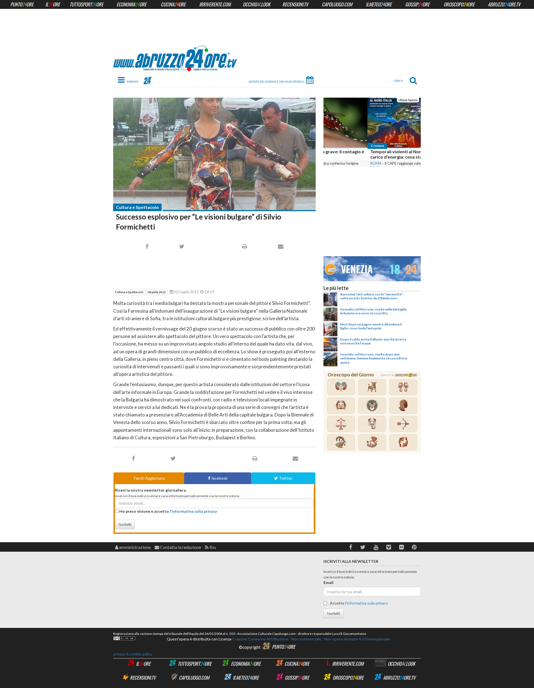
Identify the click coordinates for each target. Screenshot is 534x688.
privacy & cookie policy (132, 654)
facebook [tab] (219, 478)
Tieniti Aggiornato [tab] (149, 478)
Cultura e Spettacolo (137, 207)
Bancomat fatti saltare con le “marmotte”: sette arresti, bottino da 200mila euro (371, 296)
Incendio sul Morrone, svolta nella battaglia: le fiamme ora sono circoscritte (373, 311)
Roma (331, 163)
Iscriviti (124, 524)
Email (328, 582)
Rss (212, 547)
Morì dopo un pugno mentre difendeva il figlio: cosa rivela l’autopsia (371, 326)
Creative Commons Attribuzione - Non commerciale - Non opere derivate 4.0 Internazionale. (311, 639)
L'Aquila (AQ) (157, 292)
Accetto (358, 603)
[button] (350, 547)
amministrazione (134, 547)
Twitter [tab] (285, 478)
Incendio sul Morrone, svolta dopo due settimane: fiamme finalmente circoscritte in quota (373, 358)
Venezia (357, 269)
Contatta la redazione (180, 547)
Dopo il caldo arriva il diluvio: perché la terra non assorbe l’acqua (373, 341)
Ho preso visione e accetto (167, 511)
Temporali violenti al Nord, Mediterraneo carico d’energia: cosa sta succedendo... (368, 154)
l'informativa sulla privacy (193, 511)
